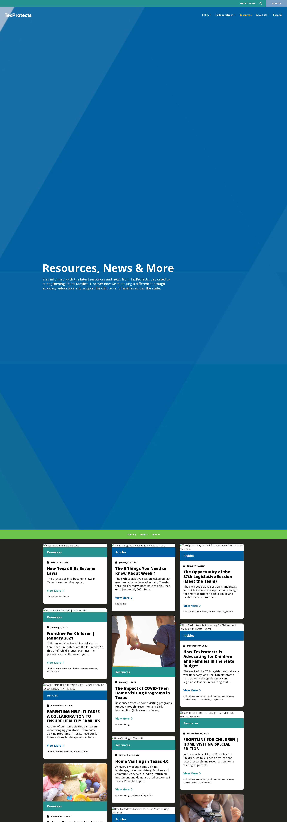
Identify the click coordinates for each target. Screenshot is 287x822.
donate (276, 3)
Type (154, 534)
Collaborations (224, 15)
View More (54, 590)
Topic (143, 534)
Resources (245, 15)
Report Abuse (247, 3)
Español (277, 15)
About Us (261, 15)
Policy (205, 15)
